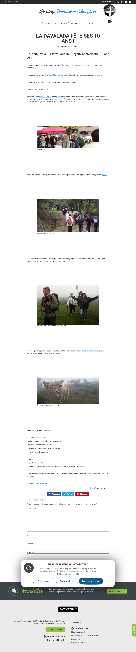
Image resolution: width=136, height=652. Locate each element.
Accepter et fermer (91, 581)
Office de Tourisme (60, 75)
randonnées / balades (68, 46)
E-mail (30, 544)
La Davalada (73, 65)
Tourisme (11, 2)
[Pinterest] (130, 2)
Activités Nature (69, 23)
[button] (110, 21)
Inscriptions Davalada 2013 (37, 483)
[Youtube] (126, 2)
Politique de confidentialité (68, 574)
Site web (30, 552)
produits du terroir (87, 351)
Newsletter (134, 630)
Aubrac (104, 175)
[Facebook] (118, 2)
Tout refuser (44, 581)
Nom (29, 535)
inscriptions (97, 75)
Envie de (89, 23)
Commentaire (33, 508)
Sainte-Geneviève (44, 97)
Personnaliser (67, 581)
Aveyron (59, 97)
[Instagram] (122, 2)
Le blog (68, 12)
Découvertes (47, 23)
